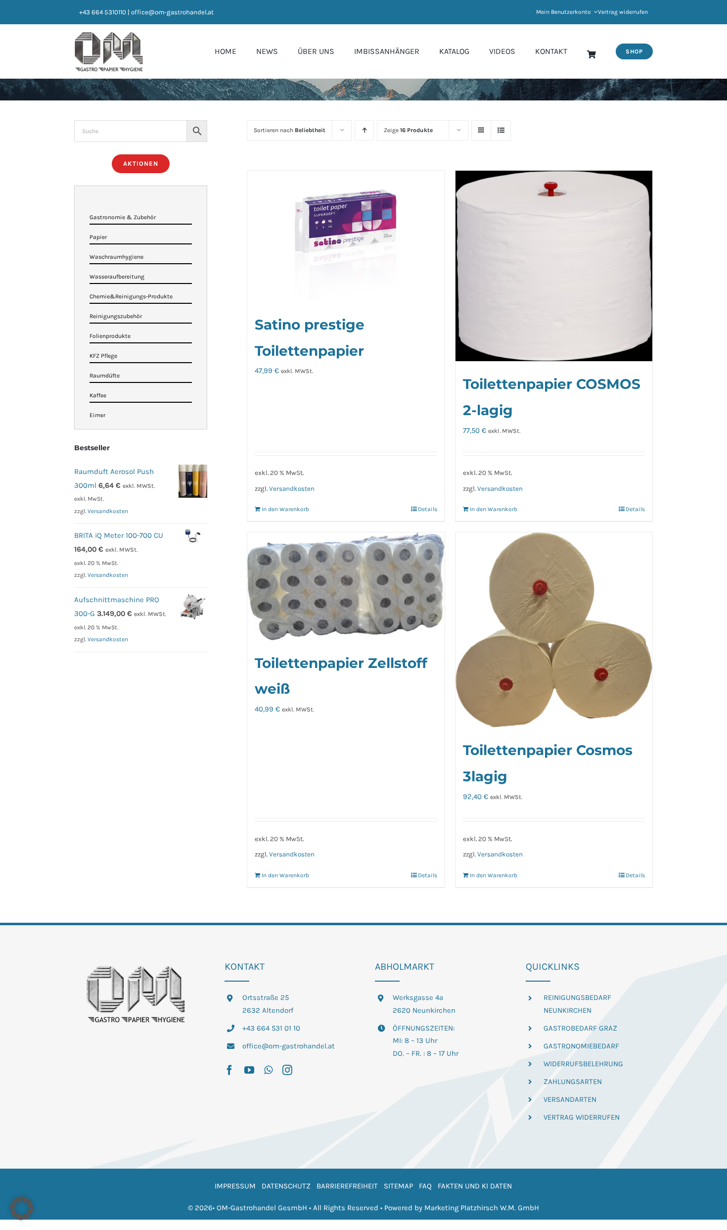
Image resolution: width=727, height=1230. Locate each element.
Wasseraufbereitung (117, 276)
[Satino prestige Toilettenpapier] (345, 236)
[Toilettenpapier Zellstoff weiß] (345, 586)
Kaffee (98, 395)
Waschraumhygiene (116, 256)
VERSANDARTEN (570, 1099)
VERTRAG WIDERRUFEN (582, 1117)
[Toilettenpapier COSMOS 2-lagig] (553, 266)
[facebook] (229, 1070)
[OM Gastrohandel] (108, 35)
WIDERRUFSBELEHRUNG (583, 1063)
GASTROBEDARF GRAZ (580, 1028)
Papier (98, 237)
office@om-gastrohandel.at (288, 1045)
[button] (22, 1208)
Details (427, 509)
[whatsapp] (268, 1070)
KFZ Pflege (103, 355)
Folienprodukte (110, 335)
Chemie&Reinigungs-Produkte (131, 296)
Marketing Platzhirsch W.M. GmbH (481, 1207)
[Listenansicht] (500, 130)
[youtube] (249, 1070)
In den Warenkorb (285, 509)
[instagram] (287, 1070)
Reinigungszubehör (116, 316)
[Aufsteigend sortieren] (364, 130)
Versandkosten (292, 488)
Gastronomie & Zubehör (123, 217)
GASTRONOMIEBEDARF (581, 1045)
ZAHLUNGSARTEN (573, 1081)
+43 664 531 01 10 (271, 1028)
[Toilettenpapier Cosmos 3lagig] (553, 629)
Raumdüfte (105, 375)
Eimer (97, 415)
